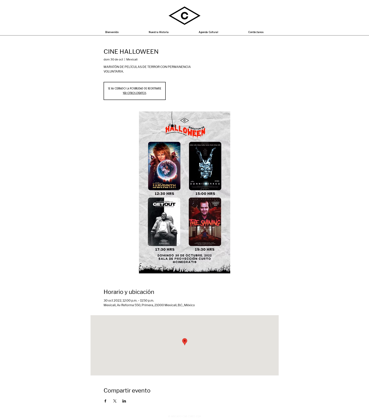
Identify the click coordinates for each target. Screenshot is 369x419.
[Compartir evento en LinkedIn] (124, 401)
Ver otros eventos (134, 93)
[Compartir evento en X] (115, 401)
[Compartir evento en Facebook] (105, 401)
